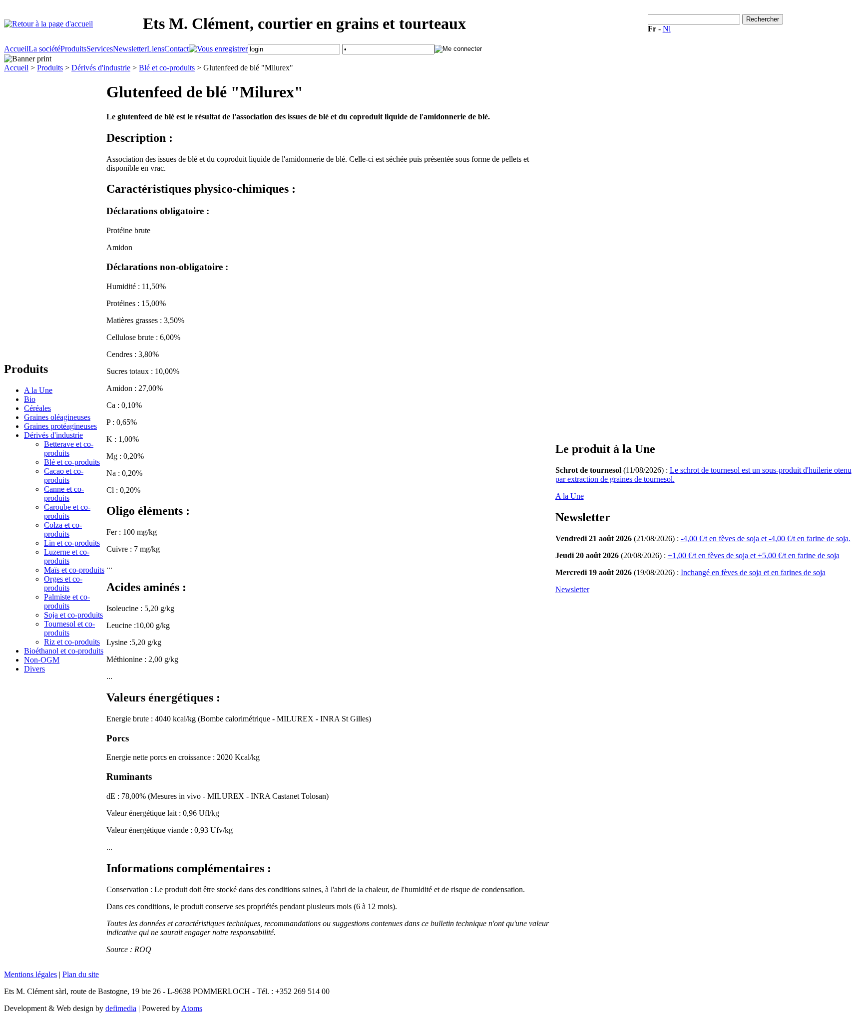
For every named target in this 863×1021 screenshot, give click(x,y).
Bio (29, 399)
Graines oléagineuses (57, 417)
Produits (73, 48)
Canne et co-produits (64, 493)
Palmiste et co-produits (67, 601)
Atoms (191, 1008)
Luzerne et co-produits (66, 556)
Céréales (37, 408)
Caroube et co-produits (67, 511)
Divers (34, 669)
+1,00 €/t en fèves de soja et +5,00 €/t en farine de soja (754, 555)
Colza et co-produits (63, 529)
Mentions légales (30, 974)
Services (99, 48)
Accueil (16, 48)
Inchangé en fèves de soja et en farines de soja (753, 572)
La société (44, 48)
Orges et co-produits (63, 583)
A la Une (38, 390)
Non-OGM (41, 660)
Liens (155, 48)
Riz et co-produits (72, 642)
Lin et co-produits (72, 543)
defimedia (120, 1008)
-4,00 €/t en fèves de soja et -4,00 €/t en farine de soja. (766, 538)
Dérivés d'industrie (100, 67)
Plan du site (80, 974)
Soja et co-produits (73, 615)
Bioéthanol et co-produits (63, 651)
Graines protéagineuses (60, 426)
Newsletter (130, 48)
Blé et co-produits (167, 67)
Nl (667, 28)
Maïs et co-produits (74, 570)
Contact (176, 48)
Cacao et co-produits (63, 475)
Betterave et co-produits (68, 448)
